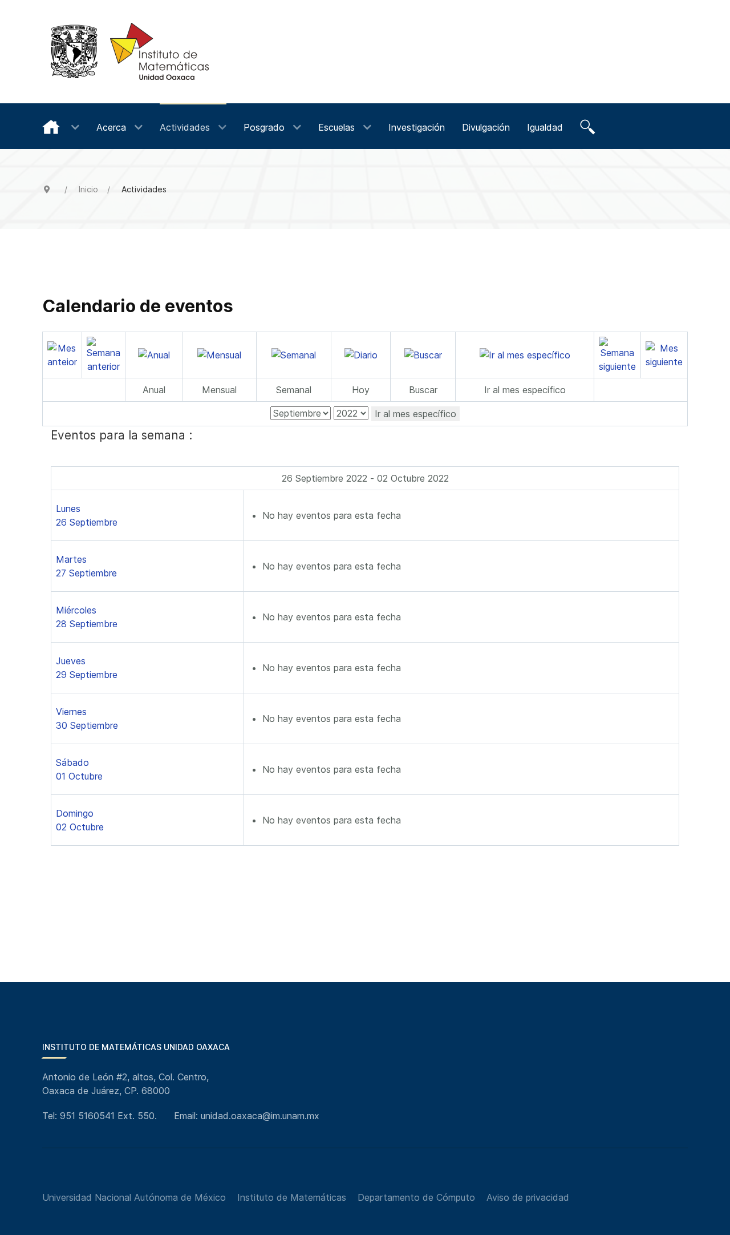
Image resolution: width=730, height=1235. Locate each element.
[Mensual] (219, 354)
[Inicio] (61, 126)
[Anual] (154, 354)
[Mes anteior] (62, 354)
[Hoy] (361, 354)
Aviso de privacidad (527, 1197)
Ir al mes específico (415, 413)
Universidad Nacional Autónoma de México (134, 1197)
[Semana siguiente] (617, 354)
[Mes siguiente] (664, 354)
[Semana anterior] (103, 354)
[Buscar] (589, 126)
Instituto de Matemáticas (291, 1197)
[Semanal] (293, 354)
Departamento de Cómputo (416, 1197)
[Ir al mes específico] (525, 354)
